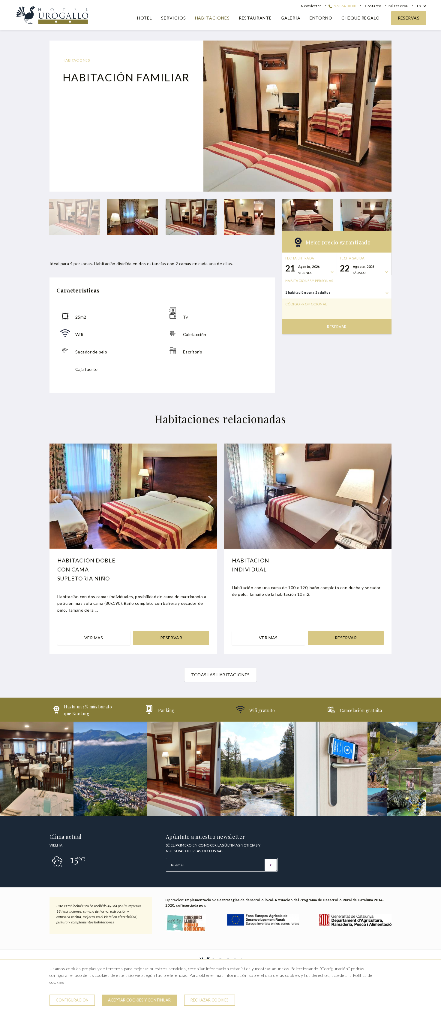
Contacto (373, 6)
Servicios (173, 17)
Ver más (93, 637)
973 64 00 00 (344, 6)
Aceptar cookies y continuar (139, 1000)
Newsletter (311, 6)
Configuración (72, 1000)
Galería (291, 17)
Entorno (321, 17)
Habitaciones (212, 17)
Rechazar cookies (209, 1000)
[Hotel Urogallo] (52, 24)
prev (212, 116)
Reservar (336, 326)
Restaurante (255, 17)
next (383, 116)
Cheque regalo (360, 17)
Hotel (144, 17)
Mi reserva (398, 6)
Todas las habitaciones (220, 674)
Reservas (408, 17)
